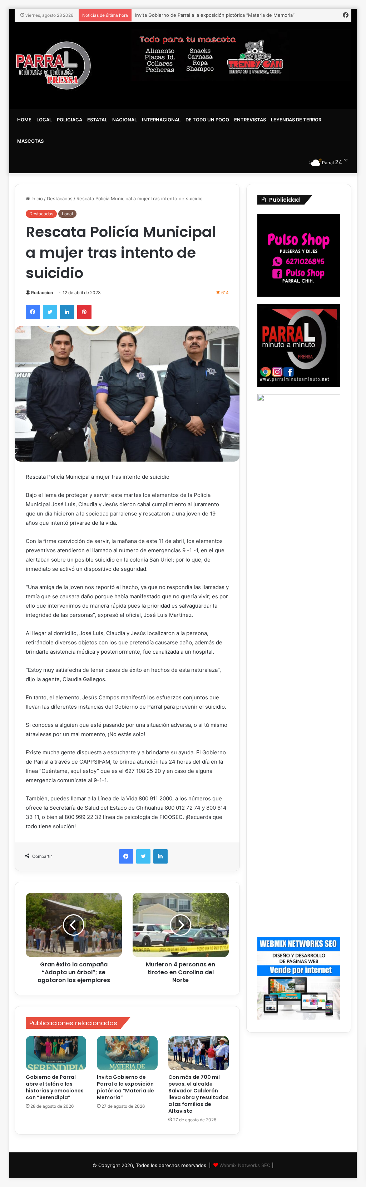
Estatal (97, 119)
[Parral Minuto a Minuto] (53, 65)
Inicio (36, 198)
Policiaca (69, 119)
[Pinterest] (84, 312)
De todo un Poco (207, 119)
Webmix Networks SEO (245, 1165)
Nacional (124, 119)
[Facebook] (33, 312)
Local (44, 119)
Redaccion (42, 292)
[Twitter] (50, 312)
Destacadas (60, 198)
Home (24, 119)
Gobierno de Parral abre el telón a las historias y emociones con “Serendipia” (55, 1087)
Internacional (161, 119)
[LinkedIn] (67, 312)
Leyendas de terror (296, 119)
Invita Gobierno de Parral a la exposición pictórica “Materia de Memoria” (125, 1087)
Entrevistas (250, 119)
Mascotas (30, 141)
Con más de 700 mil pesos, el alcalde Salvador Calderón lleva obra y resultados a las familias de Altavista (198, 1094)
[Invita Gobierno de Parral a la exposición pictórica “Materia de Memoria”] (127, 1053)
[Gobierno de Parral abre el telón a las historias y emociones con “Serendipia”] (56, 1053)
